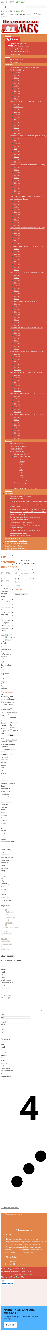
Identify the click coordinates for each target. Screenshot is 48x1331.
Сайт (3, 1029)
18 (19, 576)
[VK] (18, 2)
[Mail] (24, 2)
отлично (13, 712)
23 (33, 576)
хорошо (13, 717)
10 (16, 572)
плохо (15, 730)
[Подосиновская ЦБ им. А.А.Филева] (13, 2)
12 (22, 572)
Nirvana (24, 1274)
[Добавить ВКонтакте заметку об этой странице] (10, 923)
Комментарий (7, 995)
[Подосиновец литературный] (5, 2)
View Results (11, 739)
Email (3, 1022)
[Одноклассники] (12, 927)
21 (27, 576)
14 (27, 572)
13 (25, 572)
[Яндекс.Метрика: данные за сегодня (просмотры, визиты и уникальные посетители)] (24, 1230)
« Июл (17, 585)
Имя (2, 1015)
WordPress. (31, 1274)
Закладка (5, 931)
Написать (10, 1325)
